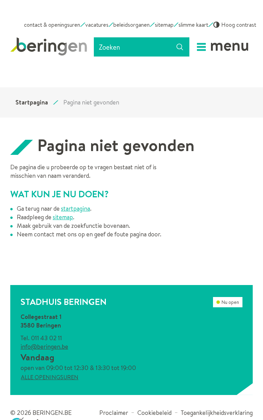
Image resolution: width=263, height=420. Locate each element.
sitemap (63, 217)
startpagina (75, 208)
